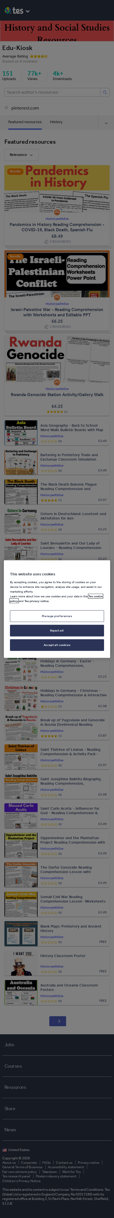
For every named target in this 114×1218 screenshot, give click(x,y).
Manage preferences (57, 616)
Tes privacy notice (36, 601)
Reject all (57, 630)
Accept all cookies (57, 645)
